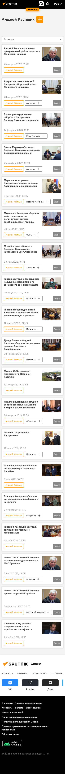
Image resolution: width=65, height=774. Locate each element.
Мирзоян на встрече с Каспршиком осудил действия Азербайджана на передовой (21, 183)
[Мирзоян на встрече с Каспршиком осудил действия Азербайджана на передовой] (51, 186)
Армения (30, 103)
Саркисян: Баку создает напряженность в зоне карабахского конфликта (18, 626)
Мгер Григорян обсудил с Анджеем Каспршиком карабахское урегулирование (20, 249)
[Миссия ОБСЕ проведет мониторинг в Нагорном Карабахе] (51, 375)
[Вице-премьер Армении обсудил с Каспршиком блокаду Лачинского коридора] (51, 120)
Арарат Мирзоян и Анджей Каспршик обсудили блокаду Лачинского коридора (20, 84)
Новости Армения (35, 201)
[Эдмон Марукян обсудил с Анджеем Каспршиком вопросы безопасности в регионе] (51, 153)
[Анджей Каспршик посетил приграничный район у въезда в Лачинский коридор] (51, 54)
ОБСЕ (29, 234)
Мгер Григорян (33, 136)
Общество (31, 421)
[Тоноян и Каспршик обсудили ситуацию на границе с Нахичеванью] (51, 531)
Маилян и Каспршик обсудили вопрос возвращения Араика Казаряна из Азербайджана (21, 404)
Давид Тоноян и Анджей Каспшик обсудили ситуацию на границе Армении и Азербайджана (22, 345)
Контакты (7, 707)
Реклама (18, 707)
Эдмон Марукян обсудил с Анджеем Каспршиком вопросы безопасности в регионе (22, 150)
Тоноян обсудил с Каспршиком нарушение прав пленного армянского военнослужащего (21, 281)
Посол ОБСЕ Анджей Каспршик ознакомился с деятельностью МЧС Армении (22, 560)
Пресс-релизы (33, 707)
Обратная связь (10, 734)
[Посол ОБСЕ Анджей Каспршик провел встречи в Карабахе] (51, 596)
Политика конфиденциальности (19, 717)
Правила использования (28, 703)
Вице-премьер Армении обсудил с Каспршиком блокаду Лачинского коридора (21, 117)
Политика (31, 298)
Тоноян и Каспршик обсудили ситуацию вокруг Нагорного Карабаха (20, 468)
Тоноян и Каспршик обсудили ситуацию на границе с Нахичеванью (20, 529)
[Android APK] (12, 744)
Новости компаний (12, 712)
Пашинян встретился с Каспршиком (16, 434)
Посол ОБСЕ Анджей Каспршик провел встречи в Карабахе (22, 592)
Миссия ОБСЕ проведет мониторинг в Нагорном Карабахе (17, 374)
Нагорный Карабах (35, 612)
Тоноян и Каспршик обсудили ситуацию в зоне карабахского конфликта (21, 499)
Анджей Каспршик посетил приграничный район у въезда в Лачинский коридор (22, 51)
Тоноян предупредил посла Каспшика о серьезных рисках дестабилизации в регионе (21, 312)
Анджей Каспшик (18, 19)
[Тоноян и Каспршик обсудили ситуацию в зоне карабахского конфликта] (51, 501)
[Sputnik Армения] (10, 5)
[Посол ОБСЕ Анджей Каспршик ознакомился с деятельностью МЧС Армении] (51, 563)
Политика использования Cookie (20, 721)
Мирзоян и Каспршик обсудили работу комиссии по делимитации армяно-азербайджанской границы (21, 217)
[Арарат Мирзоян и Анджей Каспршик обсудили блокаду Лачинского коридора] (51, 87)
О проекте (7, 703)
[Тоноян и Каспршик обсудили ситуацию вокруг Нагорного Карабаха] (51, 470)
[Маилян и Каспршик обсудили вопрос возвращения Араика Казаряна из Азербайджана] (51, 406)
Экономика (39, 673)
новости (7, 673)
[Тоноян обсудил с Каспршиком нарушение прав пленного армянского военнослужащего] (51, 283)
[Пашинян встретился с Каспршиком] (51, 438)
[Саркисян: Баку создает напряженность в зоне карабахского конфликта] (51, 628)
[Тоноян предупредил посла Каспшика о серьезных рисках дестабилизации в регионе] (51, 314)
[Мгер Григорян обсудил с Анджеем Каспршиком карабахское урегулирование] (51, 252)
